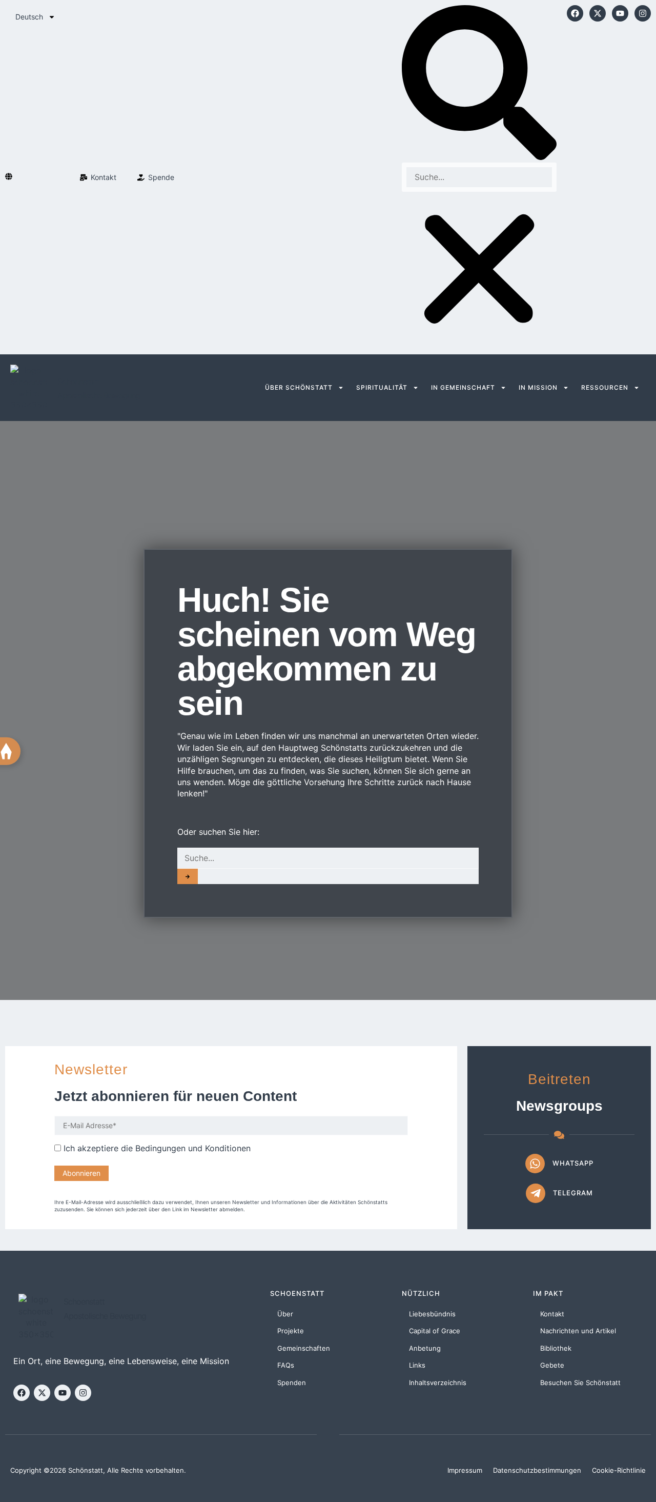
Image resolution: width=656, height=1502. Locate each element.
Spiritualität (381, 387)
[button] (479, 84)
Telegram (573, 1193)
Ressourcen (604, 387)
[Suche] (187, 876)
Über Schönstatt (299, 387)
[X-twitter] (597, 13)
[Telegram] (535, 1193)
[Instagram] (642, 13)
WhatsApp (572, 1163)
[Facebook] (575, 13)
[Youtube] (620, 13)
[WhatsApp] (535, 1163)
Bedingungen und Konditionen (193, 1148)
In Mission (538, 387)
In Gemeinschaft (463, 387)
